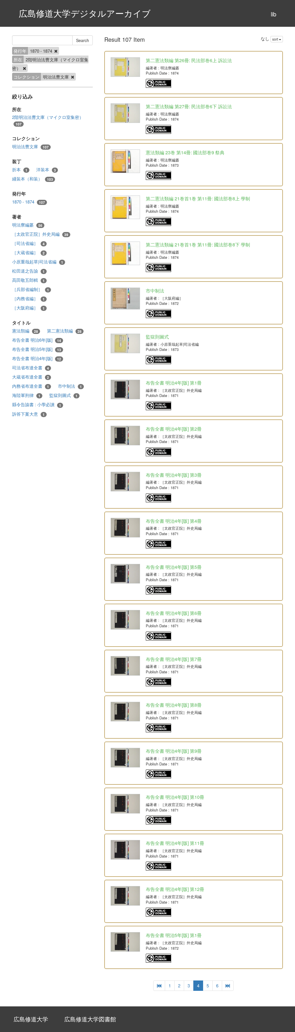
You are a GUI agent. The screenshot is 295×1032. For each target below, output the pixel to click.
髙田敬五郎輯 (28, 280)
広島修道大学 (31, 1019)
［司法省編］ (28, 243)
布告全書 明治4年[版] (36, 358)
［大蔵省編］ (28, 252)
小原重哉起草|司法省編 (37, 262)
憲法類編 (25, 331)
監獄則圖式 (63, 395)
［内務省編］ (28, 298)
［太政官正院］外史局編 (40, 234)
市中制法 (70, 386)
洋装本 (46, 169)
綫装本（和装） (32, 179)
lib (273, 14)
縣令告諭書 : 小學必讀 (36, 404)
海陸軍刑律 (26, 395)
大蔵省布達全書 (30, 377)
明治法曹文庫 (30, 146)
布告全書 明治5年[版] (36, 349)
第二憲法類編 (64, 331)
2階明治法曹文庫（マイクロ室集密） (48, 120)
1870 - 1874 (28, 202)
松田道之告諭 (28, 271)
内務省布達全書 (30, 386)
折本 (19, 169)
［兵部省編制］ (30, 289)
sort (275, 39)
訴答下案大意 (28, 414)
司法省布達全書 (30, 367)
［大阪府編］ (28, 308)
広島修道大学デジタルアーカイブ (85, 13)
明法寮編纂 (27, 225)
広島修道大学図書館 (90, 1019)
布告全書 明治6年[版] (36, 340)
